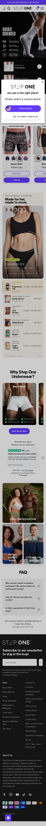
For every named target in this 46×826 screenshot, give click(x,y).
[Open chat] (8, 818)
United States (25, 108)
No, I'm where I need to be (25, 116)
